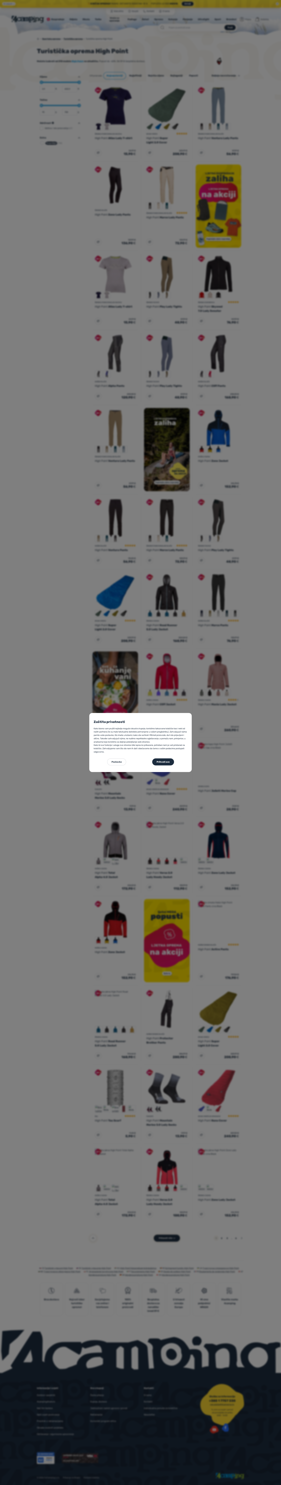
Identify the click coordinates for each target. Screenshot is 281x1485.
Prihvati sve (163, 762)
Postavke (117, 762)
